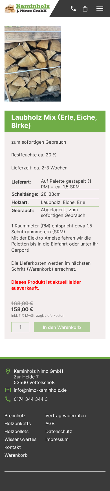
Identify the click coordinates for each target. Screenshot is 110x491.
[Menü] (99, 8)
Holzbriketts (18, 423)
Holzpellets (16, 431)
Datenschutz (58, 431)
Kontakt (13, 447)
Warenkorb (16, 455)
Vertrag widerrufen (65, 415)
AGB (49, 423)
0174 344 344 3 (31, 399)
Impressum (57, 439)
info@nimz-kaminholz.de (40, 390)
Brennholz (15, 415)
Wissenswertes (20, 439)
